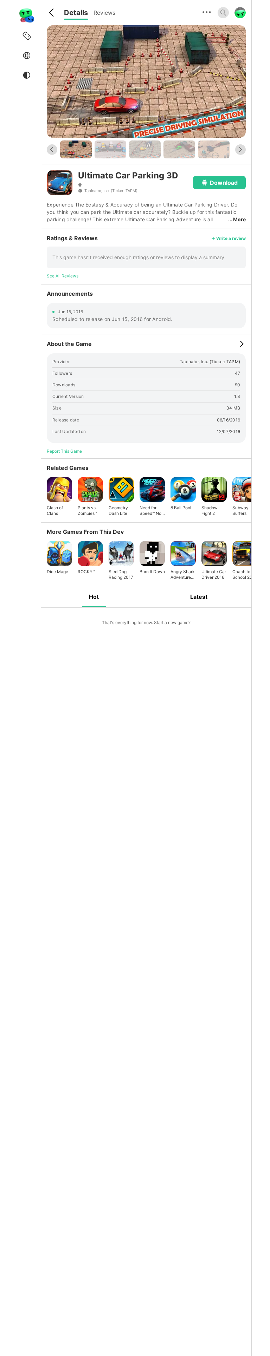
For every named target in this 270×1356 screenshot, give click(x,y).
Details (76, 12)
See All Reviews (62, 276)
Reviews (104, 12)
